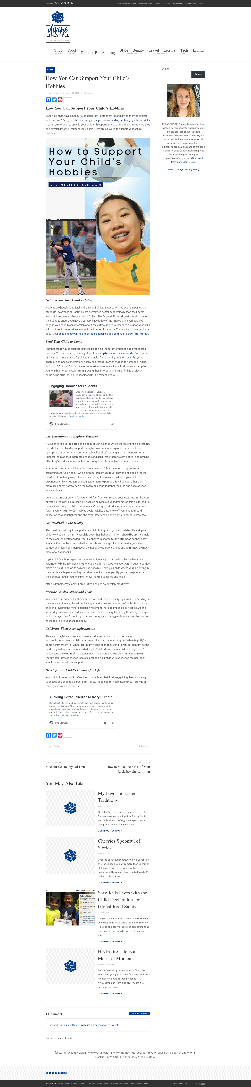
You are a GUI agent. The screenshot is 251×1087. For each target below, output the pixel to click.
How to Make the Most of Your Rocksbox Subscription (128, 768)
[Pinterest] (65, 3)
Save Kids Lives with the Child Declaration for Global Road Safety (122, 899)
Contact (167, 3)
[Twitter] (61, 3)
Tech (184, 51)
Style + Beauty (132, 51)
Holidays (92, 1083)
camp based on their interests (115, 353)
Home (201, 3)
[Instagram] (68, 3)
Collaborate (177, 3)
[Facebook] (59, 3)
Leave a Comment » (140, 1014)
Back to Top (51, 1083)
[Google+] (62, 1073)
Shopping (82, 1083)
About (158, 3)
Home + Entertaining (98, 53)
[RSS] (55, 3)
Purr (203, 1084)
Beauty (139, 1083)
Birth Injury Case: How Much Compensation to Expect (89, 1025)
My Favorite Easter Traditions (116, 796)
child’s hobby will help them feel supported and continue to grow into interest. (104, 333)
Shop (58, 51)
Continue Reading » (110, 831)
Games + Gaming (145, 3)
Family (50, 70)
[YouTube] (71, 3)
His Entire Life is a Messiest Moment (116, 955)
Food (71, 51)
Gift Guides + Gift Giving (126, 3)
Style (146, 1083)
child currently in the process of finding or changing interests (109, 120)
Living (198, 51)
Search (165, 68)
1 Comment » (89, 93)
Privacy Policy (190, 3)
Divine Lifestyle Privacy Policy (183, 169)
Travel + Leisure (162, 51)
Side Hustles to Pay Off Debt (66, 765)
